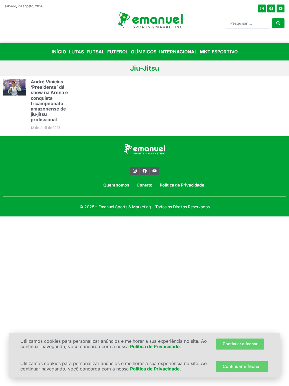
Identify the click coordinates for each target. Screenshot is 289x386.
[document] (144, 193)
